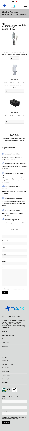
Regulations (5, 346)
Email (4, 399)
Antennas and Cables (18, 326)
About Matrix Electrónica (8, 335)
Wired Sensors (21, 324)
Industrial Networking (8, 322)
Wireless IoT (12, 324)
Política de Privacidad (17, 289)
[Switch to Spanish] (16, 1)
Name (3, 405)
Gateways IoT (21, 320)
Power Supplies (6, 379)
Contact (4, 350)
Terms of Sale (5, 342)
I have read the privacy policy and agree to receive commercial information (14, 418)
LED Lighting (5, 328)
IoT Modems (13, 320)
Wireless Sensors (9, 12)
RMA (13, 1)
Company (4, 411)
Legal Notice (5, 338)
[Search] (20, 5)
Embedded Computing (7, 368)
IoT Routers (5, 320)
